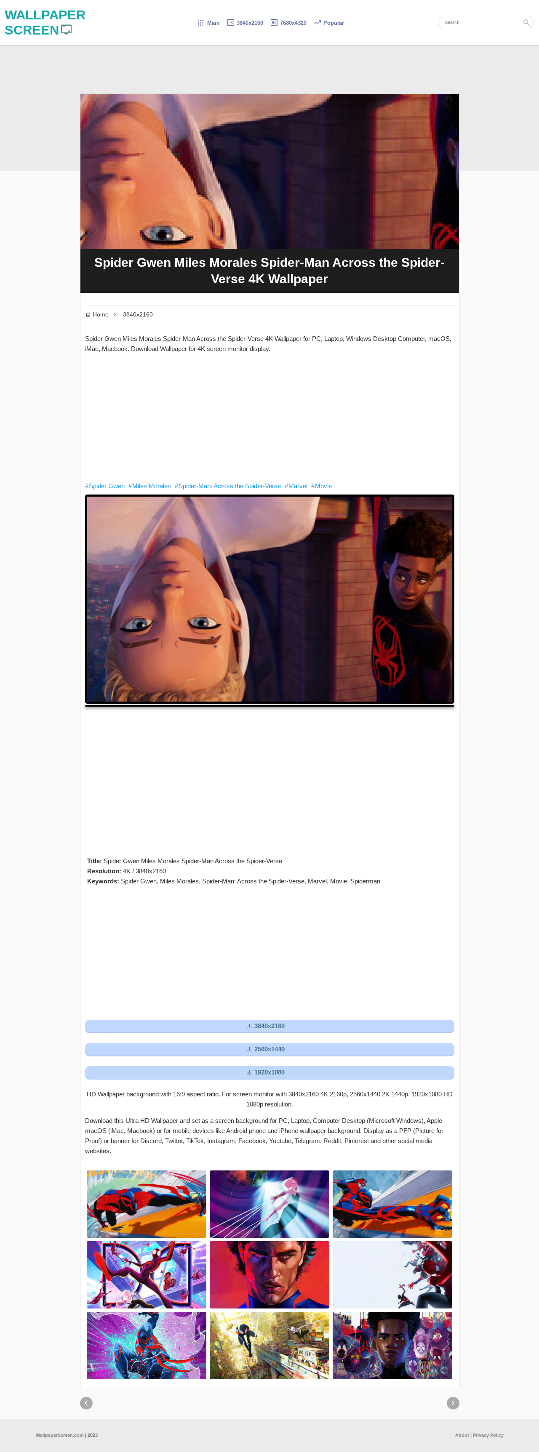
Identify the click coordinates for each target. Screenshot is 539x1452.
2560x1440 (265, 1049)
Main (208, 23)
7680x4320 (288, 23)
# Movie (321, 485)
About (462, 1435)
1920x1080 (265, 1073)
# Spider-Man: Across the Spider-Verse (228, 485)
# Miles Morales (149, 485)
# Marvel (296, 485)
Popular (328, 23)
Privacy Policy (488, 1435)
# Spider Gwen (105, 485)
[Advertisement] (269, 417)
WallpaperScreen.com (60, 1435)
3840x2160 (244, 23)
